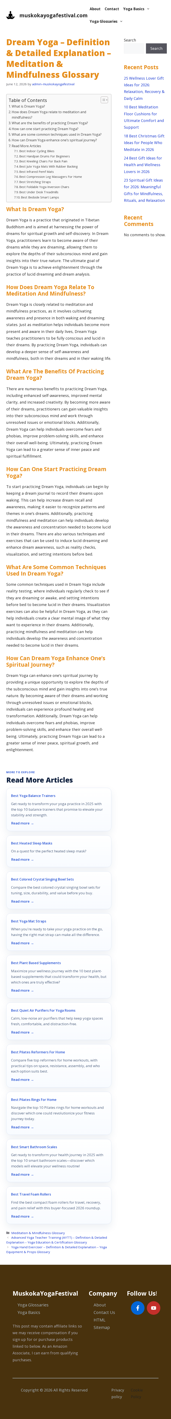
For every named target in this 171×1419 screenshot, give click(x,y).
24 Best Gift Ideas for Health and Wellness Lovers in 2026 (143, 165)
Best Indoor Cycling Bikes (36, 151)
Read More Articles (26, 146)
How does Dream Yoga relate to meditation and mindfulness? (49, 115)
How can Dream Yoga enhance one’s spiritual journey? (54, 140)
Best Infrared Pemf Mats (36, 171)
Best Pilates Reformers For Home (38, 1052)
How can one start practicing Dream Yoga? (45, 129)
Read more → (22, 823)
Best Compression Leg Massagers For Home (50, 176)
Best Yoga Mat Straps (28, 921)
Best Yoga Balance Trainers (33, 795)
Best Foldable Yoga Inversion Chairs (44, 187)
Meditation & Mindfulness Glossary (38, 1233)
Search (130, 40)
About (95, 8)
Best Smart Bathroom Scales (34, 1147)
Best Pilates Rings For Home (34, 1099)
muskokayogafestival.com (53, 15)
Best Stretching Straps (35, 182)
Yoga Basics (133, 8)
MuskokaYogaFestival (45, 1293)
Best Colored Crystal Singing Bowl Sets (42, 879)
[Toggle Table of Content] (102, 99)
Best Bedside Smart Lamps (40, 197)
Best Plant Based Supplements (36, 963)
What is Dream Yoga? (28, 106)
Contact (112, 8)
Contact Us (104, 1312)
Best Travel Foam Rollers (31, 1194)
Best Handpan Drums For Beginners (44, 156)
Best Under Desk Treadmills (38, 192)
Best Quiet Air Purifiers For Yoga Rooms (43, 1010)
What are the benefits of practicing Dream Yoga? (50, 123)
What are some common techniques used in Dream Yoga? (57, 134)
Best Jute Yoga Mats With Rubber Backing (48, 166)
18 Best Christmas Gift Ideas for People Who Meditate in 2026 (144, 142)
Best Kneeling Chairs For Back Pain (43, 161)
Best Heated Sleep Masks (31, 843)
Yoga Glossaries (103, 21)
